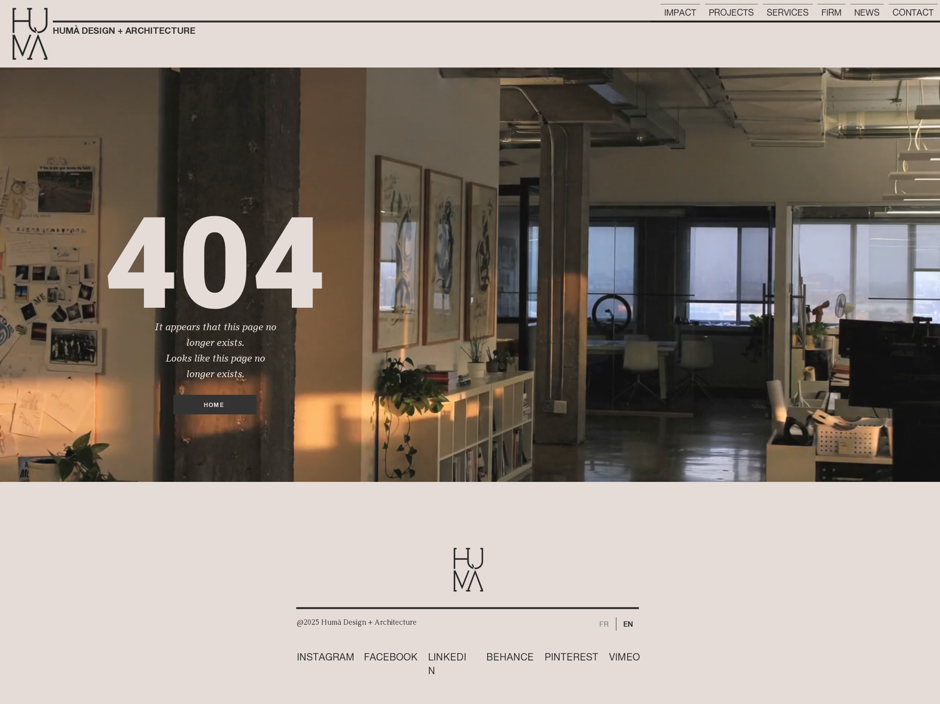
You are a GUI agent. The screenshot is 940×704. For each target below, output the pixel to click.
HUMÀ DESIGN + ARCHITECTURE (124, 30)
